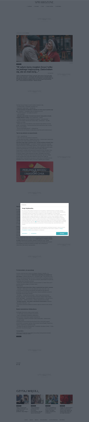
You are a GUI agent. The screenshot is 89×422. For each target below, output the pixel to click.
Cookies (29, 229)
